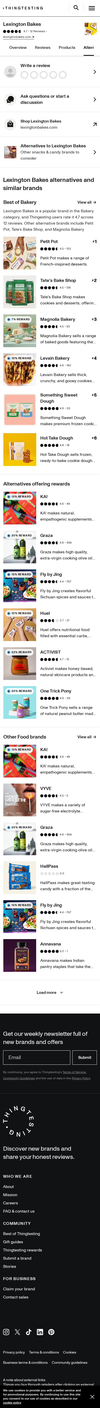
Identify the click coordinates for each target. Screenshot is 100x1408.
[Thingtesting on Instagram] (6, 1333)
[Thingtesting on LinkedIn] (40, 1333)
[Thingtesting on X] (17, 1333)
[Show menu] (92, 8)
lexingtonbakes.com (17, 37)
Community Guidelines (19, 1078)
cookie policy (12, 1403)
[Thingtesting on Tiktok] (29, 1333)
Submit (84, 1057)
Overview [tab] (18, 47)
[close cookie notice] (92, 1396)
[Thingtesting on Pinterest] (51, 1333)
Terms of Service (74, 1072)
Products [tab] (67, 47)
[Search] (76, 7)
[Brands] (24, 8)
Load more (46, 992)
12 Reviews (37, 31)
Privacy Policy (81, 1078)
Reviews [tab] (43, 47)
